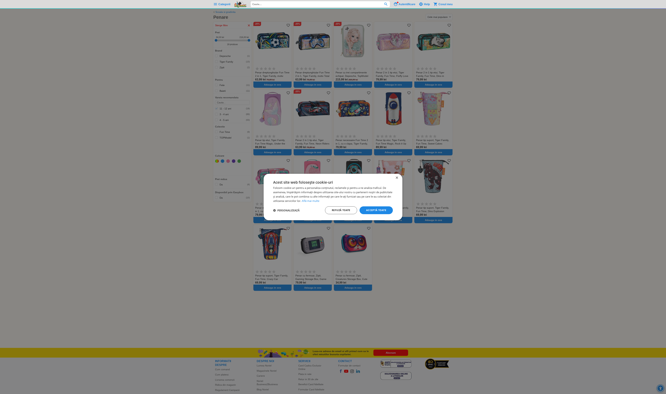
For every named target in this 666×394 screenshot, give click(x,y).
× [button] (396, 178)
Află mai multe (310, 201)
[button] (286, 210)
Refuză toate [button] (341, 210)
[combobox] (320, 4)
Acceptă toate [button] (376, 210)
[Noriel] (240, 4)
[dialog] (333, 197)
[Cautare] (386, 4)
